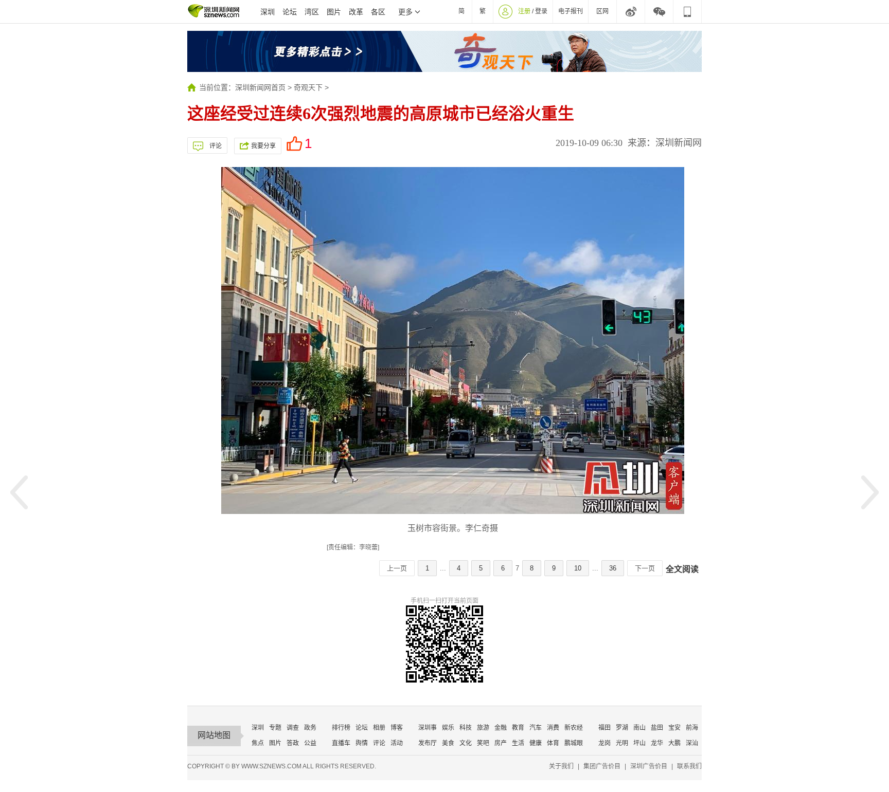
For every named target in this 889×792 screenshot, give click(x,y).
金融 (500, 727)
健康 (535, 743)
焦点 (258, 743)
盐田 (657, 727)
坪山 (639, 743)
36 (612, 568)
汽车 (535, 727)
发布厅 (427, 743)
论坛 (289, 12)
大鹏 (674, 743)
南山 (639, 727)
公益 (310, 743)
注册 (524, 11)
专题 (275, 727)
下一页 (645, 568)
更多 (405, 12)
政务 (310, 727)
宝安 (674, 727)
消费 (553, 727)
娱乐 (448, 727)
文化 (465, 743)
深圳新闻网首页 (260, 87)
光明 (622, 743)
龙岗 (604, 743)
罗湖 (622, 727)
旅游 (483, 727)
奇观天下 (308, 87)
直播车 (341, 743)
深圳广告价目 (648, 766)
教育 (518, 727)
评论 (215, 146)
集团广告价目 (601, 766)
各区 (378, 12)
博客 (396, 727)
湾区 (312, 12)
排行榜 (341, 727)
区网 (602, 11)
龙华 (657, 743)
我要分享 (263, 146)
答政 (293, 743)
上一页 (397, 568)
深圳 (267, 12)
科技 (465, 727)
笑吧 (483, 743)
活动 (396, 743)
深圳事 (427, 727)
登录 (541, 11)
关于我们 (561, 766)
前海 (692, 727)
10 (577, 568)
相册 (379, 727)
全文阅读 (682, 569)
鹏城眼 (573, 743)
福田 (604, 727)
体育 (553, 743)
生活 (518, 743)
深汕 (692, 743)
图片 (334, 12)
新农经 (573, 727)
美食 (448, 743)
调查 (293, 727)
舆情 (361, 743)
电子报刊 (570, 11)
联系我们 (689, 766)
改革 (356, 12)
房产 (500, 743)
